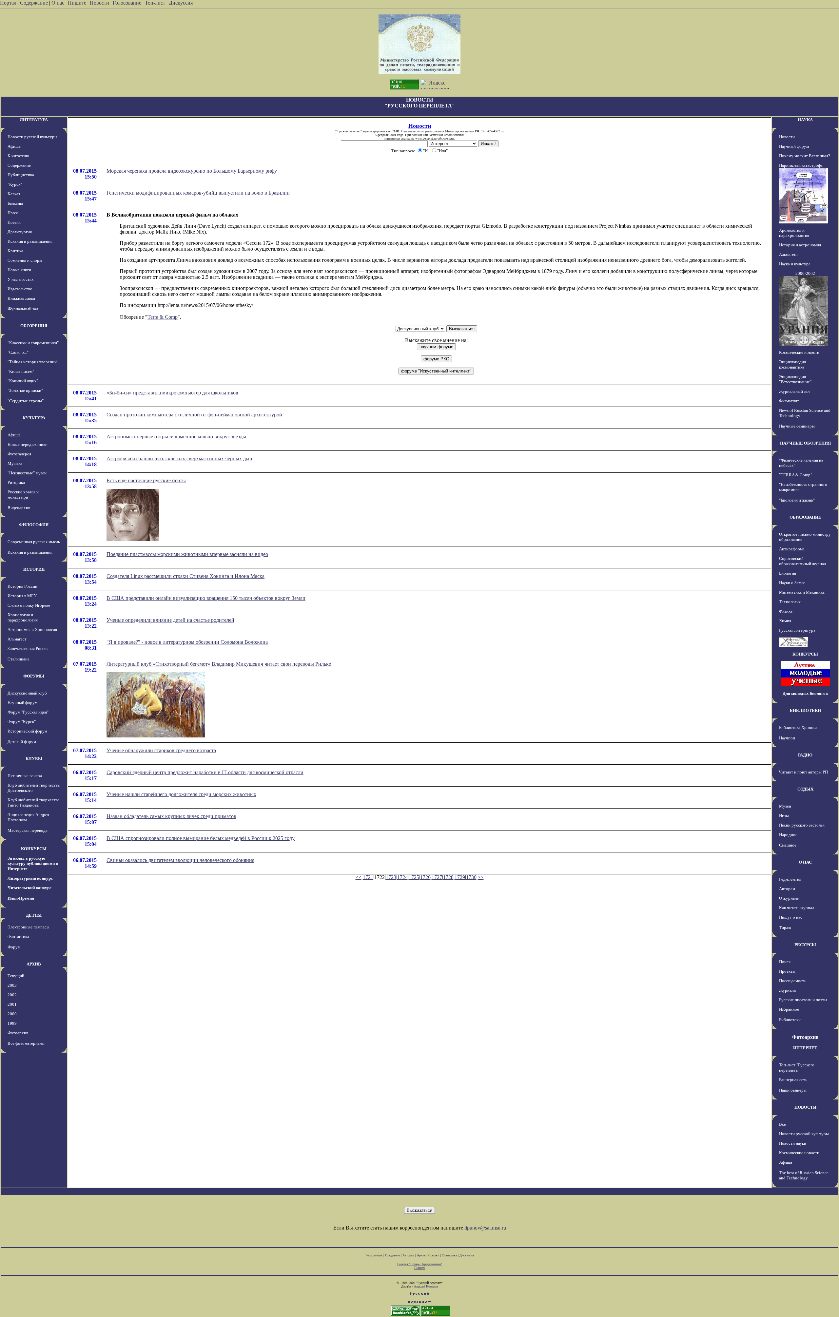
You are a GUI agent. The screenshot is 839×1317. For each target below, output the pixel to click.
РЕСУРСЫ (805, 944)
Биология (787, 573)
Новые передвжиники (28, 444)
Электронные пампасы (28, 927)
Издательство (20, 288)
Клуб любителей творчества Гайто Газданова (34, 802)
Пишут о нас (790, 917)
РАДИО (805, 755)
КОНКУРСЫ (34, 848)
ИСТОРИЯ (34, 569)
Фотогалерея (19, 453)
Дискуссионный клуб (27, 693)
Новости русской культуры (32, 136)
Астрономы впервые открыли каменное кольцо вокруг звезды (176, 436)
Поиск (784, 961)
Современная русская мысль (34, 541)
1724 (402, 877)
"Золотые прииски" (25, 390)
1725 (414, 877)
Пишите (77, 3)
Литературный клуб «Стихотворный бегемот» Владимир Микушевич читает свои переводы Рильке (219, 664)
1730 (471, 877)
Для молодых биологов (805, 693)
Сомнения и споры (25, 260)
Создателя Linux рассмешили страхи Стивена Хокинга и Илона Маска (185, 576)
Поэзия (14, 222)
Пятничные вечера (25, 775)
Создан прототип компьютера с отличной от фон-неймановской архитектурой (194, 414)
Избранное (789, 1009)
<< (358, 877)
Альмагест (17, 639)
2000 (12, 1013)
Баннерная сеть (793, 1079)
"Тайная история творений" (33, 361)
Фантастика (18, 936)
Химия (785, 620)
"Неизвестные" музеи (27, 472)
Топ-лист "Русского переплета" (796, 1067)
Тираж (785, 927)
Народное (788, 834)
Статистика (449, 1255)
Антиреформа (792, 548)
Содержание (34, 3)
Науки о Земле (792, 582)
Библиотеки (790, 1019)
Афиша (14, 146)
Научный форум (22, 702)
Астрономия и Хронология (32, 629)
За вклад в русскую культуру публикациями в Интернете (33, 863)
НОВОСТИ (805, 1107)
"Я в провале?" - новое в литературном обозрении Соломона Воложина (187, 642)
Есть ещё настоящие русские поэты (146, 480)
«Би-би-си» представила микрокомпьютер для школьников (172, 392)
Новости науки (792, 1143)
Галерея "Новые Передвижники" (419, 1264)
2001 (12, 1004)
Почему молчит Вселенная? (804, 155)
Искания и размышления (30, 241)
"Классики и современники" (33, 342)
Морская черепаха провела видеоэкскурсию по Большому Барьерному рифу (192, 171)
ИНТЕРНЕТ (805, 1047)
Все (782, 1124)
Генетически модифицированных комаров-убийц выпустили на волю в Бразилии (198, 193)
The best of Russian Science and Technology (804, 1175)
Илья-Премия (21, 898)
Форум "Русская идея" (28, 712)
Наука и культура (794, 263)
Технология (790, 601)
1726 (425, 877)
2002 (12, 994)
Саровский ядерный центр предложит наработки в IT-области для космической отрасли (205, 772)
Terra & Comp (162, 317)
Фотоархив (18, 1032)
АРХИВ (34, 964)
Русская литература (797, 630)
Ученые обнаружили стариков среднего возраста (161, 750)
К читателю (18, 155)
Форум (14, 947)
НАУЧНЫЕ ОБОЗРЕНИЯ (805, 443)
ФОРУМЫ (33, 676)
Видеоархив (19, 507)
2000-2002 (805, 273)
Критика (15, 250)
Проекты (787, 971)
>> (481, 877)
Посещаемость (792, 980)
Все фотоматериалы (26, 1043)
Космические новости (799, 352)
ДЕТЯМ (34, 915)
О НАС (805, 862)
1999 (12, 1023)
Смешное (787, 845)
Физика (785, 611)
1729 (460, 877)
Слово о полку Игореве (29, 605)
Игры (784, 815)
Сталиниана (18, 659)
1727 (437, 877)
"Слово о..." (18, 352)
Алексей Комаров (426, 1286)
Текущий (16, 975)
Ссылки (433, 1255)
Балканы (15, 203)
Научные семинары (797, 426)
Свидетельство (411, 131)
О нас (57, 3)
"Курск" (15, 184)
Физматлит (789, 400)
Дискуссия (181, 3)
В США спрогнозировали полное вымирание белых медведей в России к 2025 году (201, 838)
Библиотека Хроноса (798, 727)
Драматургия (20, 231)
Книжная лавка (21, 298)
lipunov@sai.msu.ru (485, 1228)
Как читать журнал (796, 907)
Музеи (785, 806)
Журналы (787, 990)
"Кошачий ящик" (23, 380)
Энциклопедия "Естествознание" (795, 379)
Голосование (128, 3)
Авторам (787, 888)
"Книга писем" (21, 371)
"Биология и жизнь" (797, 500)
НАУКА (805, 119)
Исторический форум (27, 731)
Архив (421, 1255)
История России (22, 586)
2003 (12, 985)
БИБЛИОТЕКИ (805, 710)
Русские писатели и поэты (803, 999)
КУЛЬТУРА (34, 417)
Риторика (16, 482)
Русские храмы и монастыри (23, 494)
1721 (368, 877)
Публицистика (21, 174)
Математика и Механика (802, 592)
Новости (99, 3)
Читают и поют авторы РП (803, 772)
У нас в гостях (21, 279)
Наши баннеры (793, 1090)
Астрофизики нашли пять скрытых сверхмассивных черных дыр (179, 458)
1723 (391, 877)
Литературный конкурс (30, 878)
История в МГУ (22, 595)
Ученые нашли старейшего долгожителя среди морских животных (181, 794)
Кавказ (14, 193)
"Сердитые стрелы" (26, 400)
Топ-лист (155, 3)
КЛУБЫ (34, 758)
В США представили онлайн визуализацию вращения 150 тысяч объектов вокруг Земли (206, 598)
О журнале (789, 898)
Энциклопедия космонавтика (792, 364)
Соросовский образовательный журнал (802, 561)
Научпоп (787, 737)
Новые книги (19, 269)
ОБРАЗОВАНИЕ (805, 517)
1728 (448, 877)
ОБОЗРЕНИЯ (33, 325)
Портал (8, 3)
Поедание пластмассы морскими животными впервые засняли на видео (187, 554)
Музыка (15, 463)
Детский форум (22, 741)
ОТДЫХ (805, 789)
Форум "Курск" (22, 721)
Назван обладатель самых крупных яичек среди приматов (171, 816)
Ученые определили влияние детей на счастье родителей (170, 620)
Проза (13, 212)
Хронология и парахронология (23, 617)
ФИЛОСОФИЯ (34, 524)
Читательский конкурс (29, 887)
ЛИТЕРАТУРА (34, 119)
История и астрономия (800, 244)
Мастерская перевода (28, 830)
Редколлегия (790, 879)
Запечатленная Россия (28, 648)
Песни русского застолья (802, 825)
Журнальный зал (23, 308)
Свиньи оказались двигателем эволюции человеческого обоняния (180, 860)
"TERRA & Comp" (795, 474)
